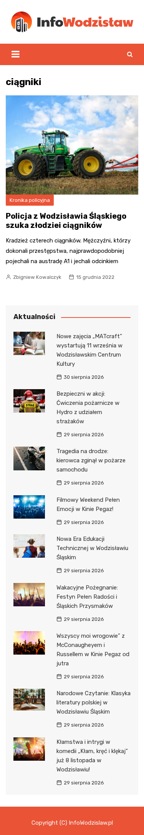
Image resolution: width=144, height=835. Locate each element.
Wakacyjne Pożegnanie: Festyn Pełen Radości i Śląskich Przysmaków (87, 596)
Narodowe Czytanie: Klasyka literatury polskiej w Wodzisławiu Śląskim (93, 702)
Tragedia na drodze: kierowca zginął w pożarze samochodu (91, 460)
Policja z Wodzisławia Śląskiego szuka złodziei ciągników (66, 220)
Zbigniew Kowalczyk (37, 277)
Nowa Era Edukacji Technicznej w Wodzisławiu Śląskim (92, 548)
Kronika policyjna (30, 200)
